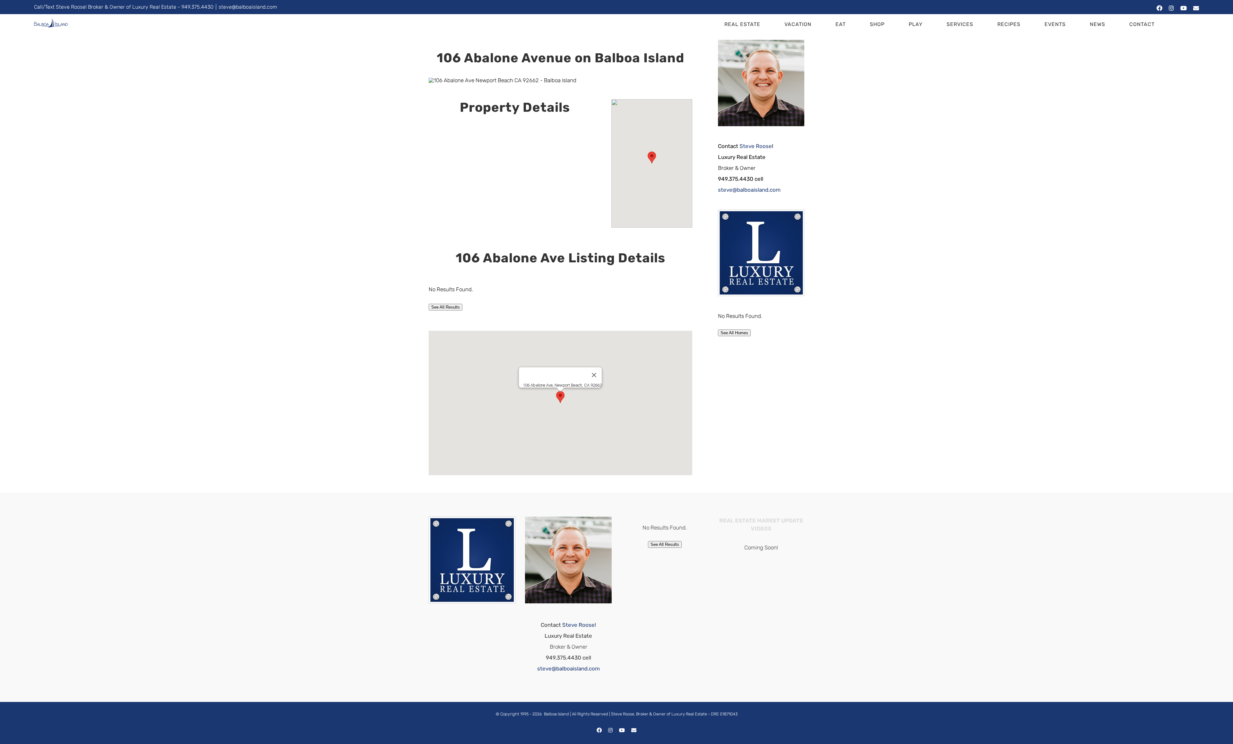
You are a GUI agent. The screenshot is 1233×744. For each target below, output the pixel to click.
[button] (1181, 24)
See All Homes (734, 332)
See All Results (445, 307)
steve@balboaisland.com (248, 7)
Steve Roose (755, 146)
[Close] (594, 375)
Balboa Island (556, 714)
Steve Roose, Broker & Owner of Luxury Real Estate (659, 714)
